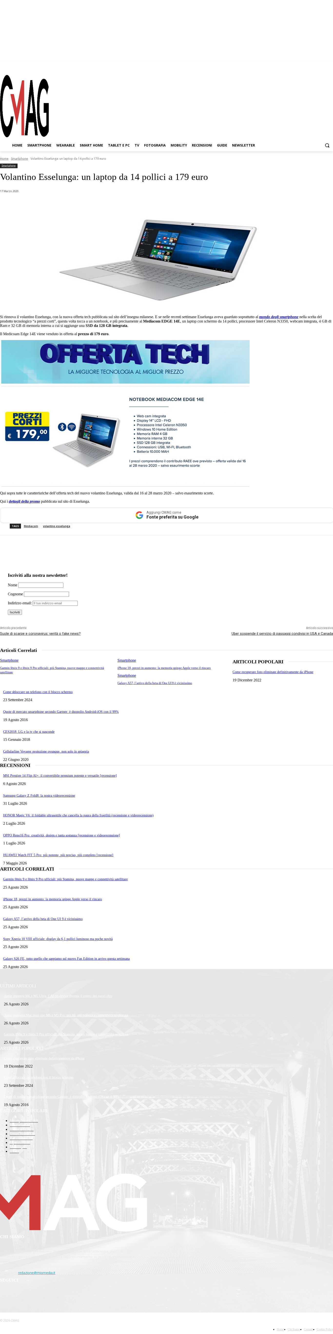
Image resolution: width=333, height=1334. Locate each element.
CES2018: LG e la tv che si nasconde (29, 732)
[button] (327, 145)
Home (4, 159)
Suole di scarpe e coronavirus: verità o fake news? (40, 633)
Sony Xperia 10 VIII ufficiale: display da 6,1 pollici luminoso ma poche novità (58, 939)
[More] (137, 204)
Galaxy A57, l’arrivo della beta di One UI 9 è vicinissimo (155, 683)
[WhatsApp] (50, 204)
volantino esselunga (56, 526)
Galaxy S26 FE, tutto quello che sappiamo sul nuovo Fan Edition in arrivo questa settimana (66, 959)
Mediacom (31, 526)
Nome (12, 585)
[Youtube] (329, 65)
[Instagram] (312, 65)
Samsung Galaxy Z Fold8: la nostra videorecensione (39, 795)
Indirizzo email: (20, 603)
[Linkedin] (85, 204)
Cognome (15, 594)
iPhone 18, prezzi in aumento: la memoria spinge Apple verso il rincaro (164, 668)
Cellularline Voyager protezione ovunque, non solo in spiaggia (46, 751)
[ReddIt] (102, 204)
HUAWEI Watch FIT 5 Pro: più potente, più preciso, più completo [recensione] (58, 855)
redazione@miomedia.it (36, 1272)
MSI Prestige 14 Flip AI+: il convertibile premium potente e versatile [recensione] (60, 775)
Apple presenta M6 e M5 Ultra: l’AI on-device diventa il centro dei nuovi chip (58, 996)
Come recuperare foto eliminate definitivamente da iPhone (273, 672)
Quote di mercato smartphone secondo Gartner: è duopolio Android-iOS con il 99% (61, 712)
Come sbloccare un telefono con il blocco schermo (38, 692)
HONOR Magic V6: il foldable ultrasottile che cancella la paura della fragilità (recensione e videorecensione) (78, 815)
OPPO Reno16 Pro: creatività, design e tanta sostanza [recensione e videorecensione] (61, 835)
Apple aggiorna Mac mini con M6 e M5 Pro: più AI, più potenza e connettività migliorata (66, 1015)
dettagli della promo (24, 501)
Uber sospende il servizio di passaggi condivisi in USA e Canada (282, 633)
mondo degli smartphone (278, 317)
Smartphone (19, 159)
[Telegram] (320, 65)
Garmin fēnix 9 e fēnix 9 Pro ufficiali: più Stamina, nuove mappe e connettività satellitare (65, 879)
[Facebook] (303, 65)
